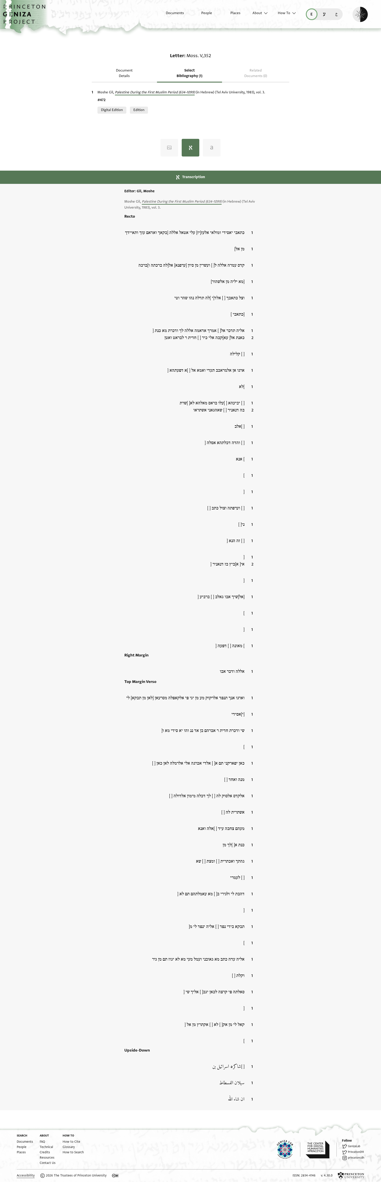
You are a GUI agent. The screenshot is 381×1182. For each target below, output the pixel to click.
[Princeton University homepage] (351, 1175)
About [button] (257, 13)
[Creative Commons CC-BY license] (115, 1175)
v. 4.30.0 (326, 1175)
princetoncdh (356, 1157)
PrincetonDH (356, 1152)
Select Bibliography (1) (189, 73)
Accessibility (26, 1175)
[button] (25, 16)
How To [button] (284, 13)
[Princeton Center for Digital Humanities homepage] (321, 1149)
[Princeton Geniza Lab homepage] (288, 1149)
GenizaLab (354, 1146)
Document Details (124, 73)
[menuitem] (171, 15)
